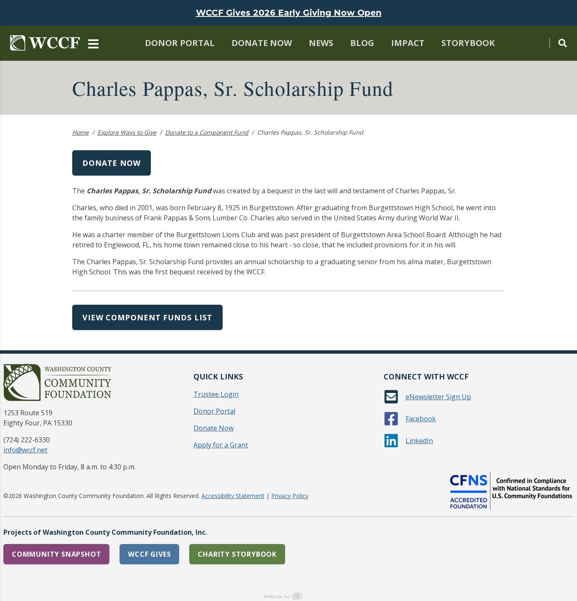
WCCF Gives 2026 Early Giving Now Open (288, 13)
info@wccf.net (25, 450)
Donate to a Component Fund (206, 132)
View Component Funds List (147, 317)
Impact (408, 43)
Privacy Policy (289, 496)
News (321, 43)
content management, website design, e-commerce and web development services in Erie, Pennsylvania (288, 596)
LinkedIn (419, 440)
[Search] (558, 43)
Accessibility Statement (232, 496)
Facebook (421, 418)
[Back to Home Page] (45, 43)
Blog (362, 43)
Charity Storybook (237, 554)
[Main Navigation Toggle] (93, 43)
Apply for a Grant (220, 444)
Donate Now (261, 43)
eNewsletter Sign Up (438, 396)
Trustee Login (216, 394)
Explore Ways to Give (127, 132)
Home (80, 132)
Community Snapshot (56, 554)
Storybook (468, 43)
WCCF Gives (149, 554)
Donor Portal (180, 43)
